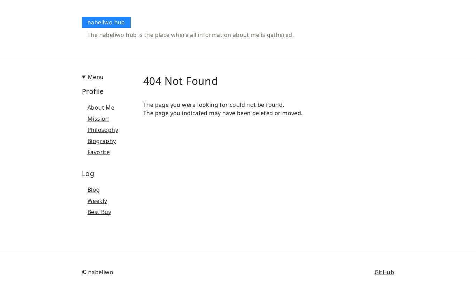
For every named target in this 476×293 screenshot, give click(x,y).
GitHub (384, 272)
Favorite (98, 152)
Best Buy (99, 212)
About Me (100, 107)
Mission (98, 118)
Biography (101, 141)
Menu (96, 77)
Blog (93, 189)
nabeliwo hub (106, 22)
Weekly (97, 201)
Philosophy (102, 130)
